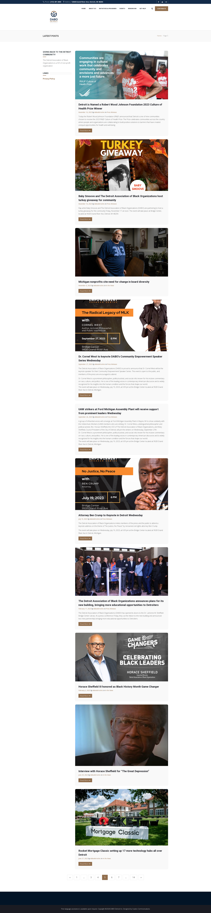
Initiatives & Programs (107, 8)
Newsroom (132, 8)
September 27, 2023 (85, 364)
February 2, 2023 (84, 690)
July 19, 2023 (82, 519)
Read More (84, 130)
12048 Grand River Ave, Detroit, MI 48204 (87, 2)
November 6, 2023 (84, 285)
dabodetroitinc (99, 112)
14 (133, 877)
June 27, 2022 (83, 858)
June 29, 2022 (83, 775)
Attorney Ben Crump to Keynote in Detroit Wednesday (110, 515)
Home (84, 8)
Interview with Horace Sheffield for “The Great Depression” (113, 771)
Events (122, 8)
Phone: (52, 2)
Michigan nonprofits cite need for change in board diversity (113, 281)
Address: (83, 2)
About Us (92, 8)
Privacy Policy (49, 78)
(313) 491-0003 (55, 2)
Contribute (161, 9)
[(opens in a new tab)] (121, 657)
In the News (110, 285)
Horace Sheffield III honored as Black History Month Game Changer (118, 686)
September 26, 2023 (85, 417)
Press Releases (112, 112)
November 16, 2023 (85, 112)
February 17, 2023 (84, 609)
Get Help (143, 8)
